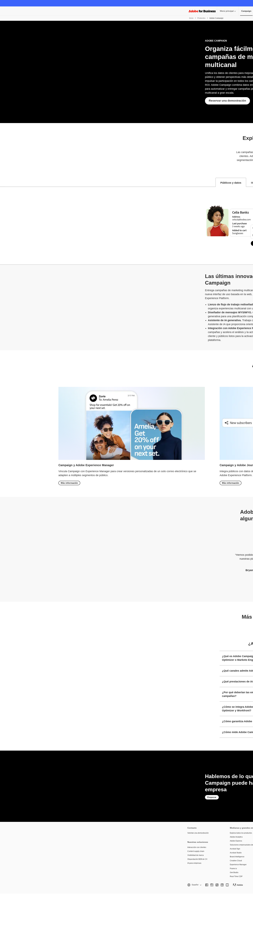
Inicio (191, 18)
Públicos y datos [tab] (230, 182)
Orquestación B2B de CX (197, 859)
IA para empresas (194, 863)
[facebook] (206, 884)
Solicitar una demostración (198, 833)
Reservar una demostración (227, 100)
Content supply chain (195, 851)
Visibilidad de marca (195, 855)
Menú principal (227, 11)
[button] (194, 885)
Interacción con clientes (196, 847)
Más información (69, 483)
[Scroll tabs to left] (2, 182)
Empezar (211, 797)
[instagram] (211, 884)
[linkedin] (222, 884)
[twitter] (217, 884)
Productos (201, 18)
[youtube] (227, 884)
